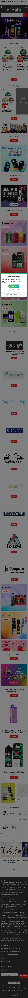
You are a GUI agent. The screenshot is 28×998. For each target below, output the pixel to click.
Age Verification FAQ (14, 290)
